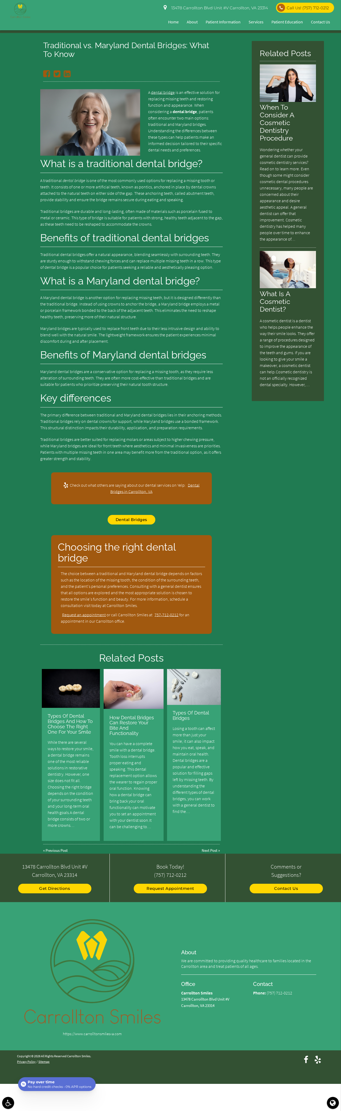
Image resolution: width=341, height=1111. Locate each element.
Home (173, 21)
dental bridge (163, 92)
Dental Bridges (131, 519)
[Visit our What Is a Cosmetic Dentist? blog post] (288, 286)
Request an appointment (84, 614)
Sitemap (44, 1062)
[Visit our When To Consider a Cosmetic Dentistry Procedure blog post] (288, 100)
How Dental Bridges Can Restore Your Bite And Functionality (131, 725)
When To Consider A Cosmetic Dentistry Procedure (277, 122)
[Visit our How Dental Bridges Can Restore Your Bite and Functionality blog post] (134, 689)
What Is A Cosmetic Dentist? (275, 301)
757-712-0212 (166, 614)
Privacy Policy (26, 1062)
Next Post (209, 850)
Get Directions (54, 888)
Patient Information (223, 21)
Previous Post (57, 850)
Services (256, 21)
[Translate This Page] (333, 1103)
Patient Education (287, 21)
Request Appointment (170, 888)
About (192, 21)
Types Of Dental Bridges (191, 715)
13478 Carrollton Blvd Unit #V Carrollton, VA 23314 (218, 7)
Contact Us (320, 21)
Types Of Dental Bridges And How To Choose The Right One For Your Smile (70, 723)
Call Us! (308, 7)
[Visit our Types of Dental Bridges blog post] (194, 687)
